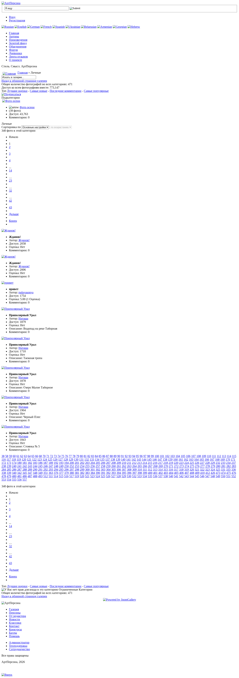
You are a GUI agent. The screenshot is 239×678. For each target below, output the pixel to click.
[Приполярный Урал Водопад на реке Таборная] (15, 308)
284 (3, 469)
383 (87, 472)
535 (150, 476)
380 (71, 472)
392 (108, 472)
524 (97, 476)
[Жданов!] (8, 230)
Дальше (14, 214)
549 (218, 476)
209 (119, 462)
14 (10, 170)
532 (134, 476)
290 (35, 469)
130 (76, 459)
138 (113, 459)
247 (51, 466)
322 (202, 469)
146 (154, 459)
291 (40, 469)
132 (86, 459)
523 (92, 476)
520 (82, 476)
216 (155, 462)
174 (14, 462)
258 (103, 466)
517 (71, 476)
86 (103, 456)
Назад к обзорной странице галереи (24, 80)
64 (29, 456)
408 (192, 472)
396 (129, 472)
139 (118, 459)
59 (10, 456)
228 (207, 462)
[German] (33, 27)
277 (202, 466)
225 (192, 462)
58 (6, 456)
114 (229, 456)
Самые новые (38, 90)
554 (9, 479)
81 (85, 456)
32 (10, 190)
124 (45, 459)
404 (171, 472)
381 (77, 472)
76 (66, 456)
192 (56, 462)
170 (228, 459)
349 (40, 472)
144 (144, 459)
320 (192, 469)
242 (24, 466)
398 (139, 472)
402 (160, 472)
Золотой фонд (18, 43)
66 (36, 456)
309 (134, 469)
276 (197, 466)
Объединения (17, 46)
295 (61, 469)
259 (108, 466)
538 (165, 476)
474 (223, 472)
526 (108, 476)
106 (188, 456)
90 (118, 456)
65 (32, 456)
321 (197, 469)
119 (19, 459)
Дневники (15, 53)
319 (186, 469)
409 (197, 472)
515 (61, 476)
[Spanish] (58, 27)
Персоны (15, 612)
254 (82, 466)
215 (150, 462)
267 (150, 466)
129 (71, 459)
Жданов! (24, 240)
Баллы (13, 632)
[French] (46, 27)
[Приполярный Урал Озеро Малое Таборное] (15, 367)
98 (148, 456)
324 (212, 469)
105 (183, 456)
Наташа (23, 318)
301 (92, 469)
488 (35, 476)
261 (119, 466)
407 (186, 472)
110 (209, 456)
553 (3, 479)
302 (98, 469)
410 (202, 472)
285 (9, 469)
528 (118, 476)
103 (172, 456)
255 (87, 466)
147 (160, 459)
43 (10, 207)
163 (191, 459)
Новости (14, 619)
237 (233, 462)
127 (60, 459)
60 (14, 456)
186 (40, 462)
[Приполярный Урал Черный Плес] (15, 397)
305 (113, 469)
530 (129, 476)
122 (34, 459)
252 (71, 466)
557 (24, 479)
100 (157, 456)
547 (207, 476)
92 (126, 456)
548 (212, 476)
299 (82, 469)
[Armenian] (104, 27)
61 (17, 456)
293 (51, 469)
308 (129, 469)
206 (103, 462)
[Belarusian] (89, 27)
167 (212, 459)
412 (207, 472)
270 (166, 466)
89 (115, 456)
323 (207, 469)
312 (150, 469)
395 (124, 472)
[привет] (7, 282)
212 (134, 462)
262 (124, 466)
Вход (12, 17)
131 (81, 459)
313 (155, 469)
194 (66, 462)
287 (19, 469)
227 (202, 462)
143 (139, 459)
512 (45, 476)
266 (145, 466)
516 (66, 476)
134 (97, 459)
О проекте (15, 60)
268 (155, 466)
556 (19, 479)
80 (81, 456)
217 (160, 462)
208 (113, 462)
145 (149, 459)
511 (51, 476)
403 (166, 472)
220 (176, 462)
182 (30, 462)
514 (56, 476)
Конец (13, 220)
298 (77, 469)
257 (98, 466)
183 (35, 462)
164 (196, 459)
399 (145, 472)
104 (178, 456)
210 (124, 462)
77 (70, 456)
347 (30, 472)
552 (233, 476)
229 (212, 462)
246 (45, 466)
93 (129, 456)
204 (92, 462)
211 (129, 462)
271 (171, 466)
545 (197, 476)
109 (204, 456)
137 (107, 459)
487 (30, 476)
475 (228, 472)
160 (175, 459)
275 (192, 466)
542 (181, 476)
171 (233, 459)
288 (24, 469)
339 (9, 472)
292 (45, 469)
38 (2, 456)
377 (61, 472)
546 (202, 476)
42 (10, 200)
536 (155, 476)
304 (108, 469)
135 (102, 459)
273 (181, 466)
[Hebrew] (134, 27)
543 (186, 476)
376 (56, 472)
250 (66, 466)
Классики (15, 622)
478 (3, 476)
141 (128, 459)
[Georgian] (120, 27)
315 (165, 469)
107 (193, 456)
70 (44, 456)
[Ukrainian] (73, 27)
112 (219, 456)
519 (77, 476)
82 (88, 456)
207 (108, 462)
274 (186, 466)
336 (233, 469)
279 (213, 466)
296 (66, 469)
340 (14, 472)
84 (96, 456)
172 (3, 462)
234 (228, 462)
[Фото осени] (11, 101)
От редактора (17, 616)
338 (3, 472)
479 (9, 476)
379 (66, 472)
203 (87, 462)
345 (24, 472)
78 (73, 456)
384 (92, 472)
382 (82, 472)
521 (87, 476)
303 (103, 469)
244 (35, 466)
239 (9, 466)
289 (30, 469)
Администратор (19, 642)
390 (98, 472)
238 (3, 466)
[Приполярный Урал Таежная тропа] (15, 338)
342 (19, 472)
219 (171, 462)
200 (71, 462)
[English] (21, 27)
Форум (13, 49)
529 (124, 476)
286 (14, 469)
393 (113, 472)
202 (82, 462)
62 (21, 456)
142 (133, 459)
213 (139, 462)
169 (222, 459)
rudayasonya (25, 292)
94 (133, 456)
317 (176, 469)
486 (24, 476)
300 (87, 469)
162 (186, 459)
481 (19, 476)
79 (77, 456)
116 (3, 459)
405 (176, 472)
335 (228, 469)
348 (35, 472)
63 (25, 456)
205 (98, 462)
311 (145, 469)
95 (137, 456)
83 (92, 456)
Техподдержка (18, 645)
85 (100, 456)
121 (29, 459)
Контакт (14, 626)
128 (65, 459)
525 (103, 476)
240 (14, 466)
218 (165, 462)
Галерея (14, 609)
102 (167, 456)
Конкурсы (15, 629)
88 (111, 456)
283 (234, 466)
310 (139, 469)
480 (14, 476)
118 (14, 459)
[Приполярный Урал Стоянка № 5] (15, 426)
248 (56, 466)
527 (113, 476)
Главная (14, 33)
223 (181, 462)
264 (134, 466)
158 (165, 459)
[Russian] (7, 27)
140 (123, 459)
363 (51, 472)
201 (77, 462)
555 (14, 479)
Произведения (18, 39)
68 (40, 456)
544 (192, 476)
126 (55, 459)
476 (234, 472)
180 (19, 462)
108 (198, 456)
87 (107, 456)
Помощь (14, 636)
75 (62, 456)
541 (176, 476)
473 (218, 472)
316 (171, 469)
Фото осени (27, 107)
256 (92, 466)
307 (124, 469)
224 (186, 462)
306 (119, 469)
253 (77, 466)
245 (40, 466)
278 (207, 466)
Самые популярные (96, 90)
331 (223, 469)
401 (155, 472)
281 (223, 466)
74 (59, 456)
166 (207, 459)
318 (181, 469)
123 (39, 459)
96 (141, 456)
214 (144, 462)
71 (47, 456)
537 (160, 476)
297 (71, 469)
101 (162, 456)
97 (144, 456)
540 (171, 476)
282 (228, 466)
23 (10, 180)
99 (152, 456)
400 (150, 472)
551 (228, 476)
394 (119, 472)
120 (24, 459)
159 (170, 459)
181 (24, 462)
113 (224, 456)
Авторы (14, 36)
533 (139, 476)
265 (139, 466)
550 (223, 476)
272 (176, 466)
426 (213, 472)
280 (218, 466)
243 (30, 466)
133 (92, 459)
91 (122, 456)
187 (45, 462)
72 (51, 456)
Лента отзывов (18, 56)
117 (9, 459)
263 (129, 466)
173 (9, 462)
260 (113, 466)
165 (201, 459)
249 (61, 466)
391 (103, 472)
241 (19, 466)
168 (217, 459)
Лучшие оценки (17, 90)
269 (160, 466)
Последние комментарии (65, 90)
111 (214, 456)
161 (181, 459)
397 (134, 472)
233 (223, 462)
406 (181, 472)
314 (160, 469)
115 (234, 456)
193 (61, 462)
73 (55, 456)
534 (144, 476)
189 (51, 462)
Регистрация (17, 20)
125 (50, 459)
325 (218, 469)
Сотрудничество (19, 649)
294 (56, 469)
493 (40, 476)
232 (218, 462)
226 (197, 462)
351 (45, 472)
